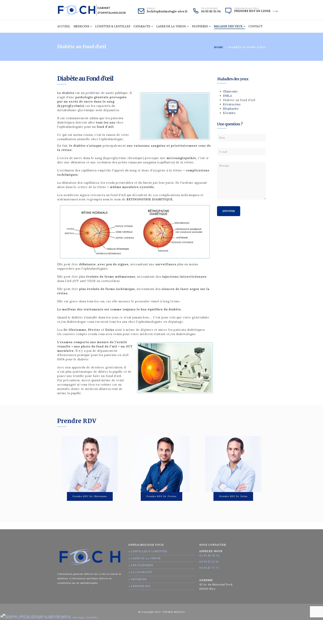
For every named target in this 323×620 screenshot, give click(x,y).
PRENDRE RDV (141, 586)
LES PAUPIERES (142, 565)
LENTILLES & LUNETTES (149, 551)
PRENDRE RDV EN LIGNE (252, 11)
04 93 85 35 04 (211, 11)
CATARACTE (141, 26)
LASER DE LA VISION (171, 26)
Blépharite (231, 108)
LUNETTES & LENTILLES (112, 26)
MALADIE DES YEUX (228, 26)
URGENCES (139, 579)
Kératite (229, 113)
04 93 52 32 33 (209, 561)
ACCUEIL (63, 26)
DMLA (227, 95)
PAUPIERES (200, 26)
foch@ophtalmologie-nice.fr (167, 11)
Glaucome (230, 91)
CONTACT (255, 26)
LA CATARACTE (141, 572)
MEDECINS (81, 26)
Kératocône (232, 104)
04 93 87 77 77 (209, 567)
